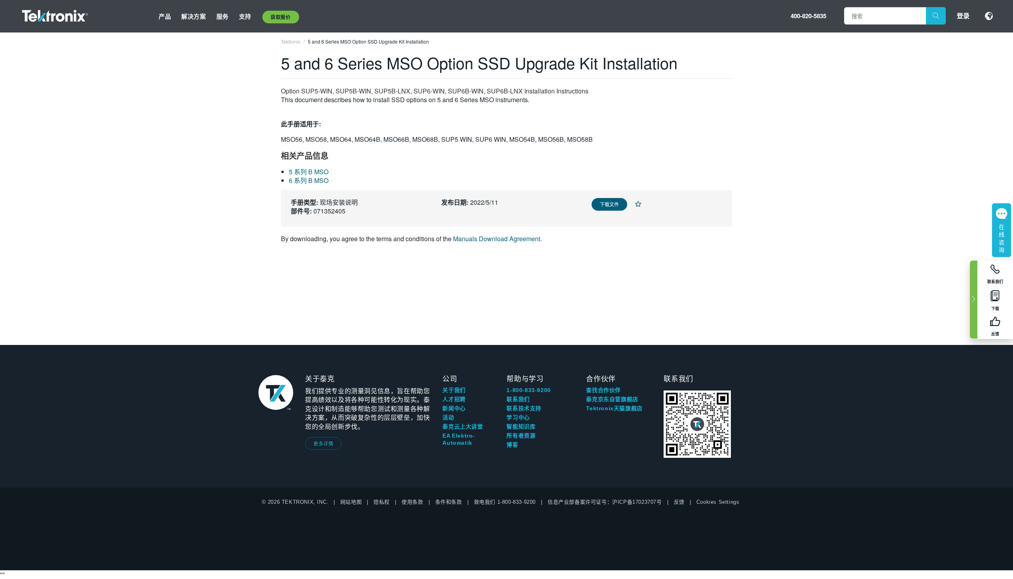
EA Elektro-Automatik (458, 439)
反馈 (679, 502)
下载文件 (609, 204)
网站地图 (351, 502)
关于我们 (453, 390)
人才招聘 (453, 399)
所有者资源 (520, 435)
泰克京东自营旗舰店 (612, 399)
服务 (222, 16)
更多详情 (323, 443)
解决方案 (193, 16)
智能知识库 (520, 426)
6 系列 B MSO (308, 180)
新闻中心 (453, 408)
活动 (448, 417)
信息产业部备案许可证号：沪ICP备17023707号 (605, 502)
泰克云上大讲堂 (462, 426)
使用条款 (412, 502)
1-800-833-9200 (528, 390)
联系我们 (517, 399)
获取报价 (280, 17)
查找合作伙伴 (603, 390)
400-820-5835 (808, 15)
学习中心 (517, 417)
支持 (245, 16)
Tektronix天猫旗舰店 (614, 408)
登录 (963, 15)
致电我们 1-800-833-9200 (505, 502)
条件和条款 (448, 502)
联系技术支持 (523, 408)
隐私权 (382, 502)
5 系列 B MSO (308, 171)
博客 (512, 445)
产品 (165, 16)
